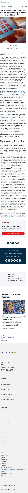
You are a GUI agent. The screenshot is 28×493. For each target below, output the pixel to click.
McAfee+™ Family (5, 384)
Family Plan (4, 340)
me (4, 215)
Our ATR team (3, 117)
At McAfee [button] (10, 6)
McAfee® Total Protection (7, 387)
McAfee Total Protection (7, 337)
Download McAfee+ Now (13, 233)
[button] (26, 6)
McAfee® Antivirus (5, 389)
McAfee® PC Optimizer (6, 394)
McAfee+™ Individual (6, 382)
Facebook (22, 216)
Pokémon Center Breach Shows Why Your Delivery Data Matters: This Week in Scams (14, 317)
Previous (2, 316)
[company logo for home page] (5, 2)
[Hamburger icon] (25, 2)
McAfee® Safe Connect (7, 392)
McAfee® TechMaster (6, 397)
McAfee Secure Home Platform (11, 208)
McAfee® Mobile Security (7, 399)
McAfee (15, 45)
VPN (2, 339)
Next (24, 316)
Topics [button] (3, 6)
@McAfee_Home (12, 215)
